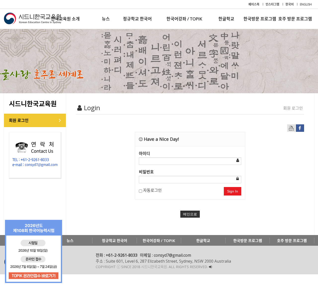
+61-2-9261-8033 (121, 255)
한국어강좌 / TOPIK (184, 19)
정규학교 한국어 (137, 19)
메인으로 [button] (190, 214)
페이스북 (254, 4)
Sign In (232, 191)
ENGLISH (306, 4)
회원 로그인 (19, 120)
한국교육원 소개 (65, 19)
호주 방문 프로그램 (295, 19)
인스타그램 (273, 4)
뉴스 (106, 19)
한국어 (289, 4)
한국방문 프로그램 (259, 19)
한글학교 (226, 19)
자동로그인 (152, 190)
